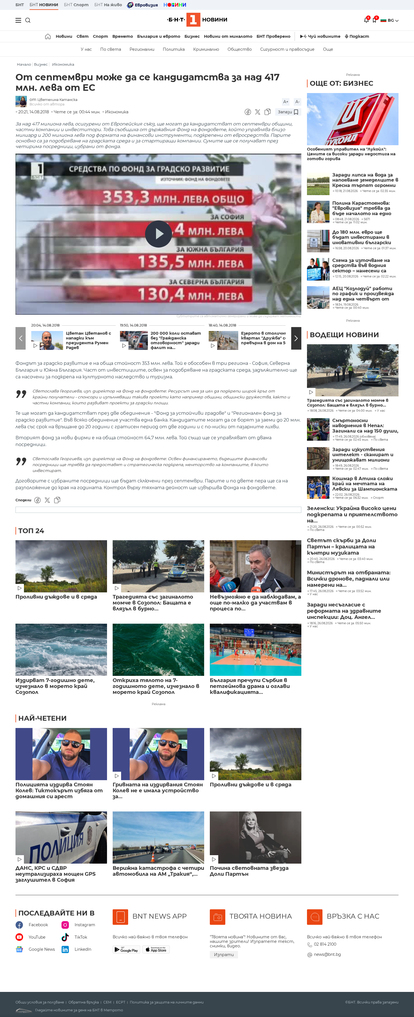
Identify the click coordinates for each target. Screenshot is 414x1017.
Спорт (100, 36)
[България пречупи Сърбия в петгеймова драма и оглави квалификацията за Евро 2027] (255, 650)
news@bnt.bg (327, 954)
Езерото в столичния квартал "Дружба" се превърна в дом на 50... (266, 338)
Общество (240, 49)
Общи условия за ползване (39, 1002)
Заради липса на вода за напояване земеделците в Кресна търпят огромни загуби (365, 180)
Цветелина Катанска (57, 100)
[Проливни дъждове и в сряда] (61, 566)
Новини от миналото (228, 36)
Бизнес (192, 36)
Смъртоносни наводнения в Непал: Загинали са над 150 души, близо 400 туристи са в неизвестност (365, 426)
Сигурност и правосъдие (287, 49)
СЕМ (107, 1002)
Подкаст (359, 36)
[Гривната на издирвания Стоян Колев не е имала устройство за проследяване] (158, 754)
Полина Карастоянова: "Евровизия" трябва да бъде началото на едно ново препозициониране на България (362, 208)
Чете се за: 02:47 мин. (352, 469)
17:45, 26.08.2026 (321, 591)
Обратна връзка (83, 1002)
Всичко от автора (47, 104)
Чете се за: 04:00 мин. (355, 410)
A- (297, 101)
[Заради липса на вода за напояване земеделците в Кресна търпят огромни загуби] (318, 184)
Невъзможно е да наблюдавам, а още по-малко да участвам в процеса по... (255, 603)
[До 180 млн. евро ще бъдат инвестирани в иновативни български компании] (318, 241)
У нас (86, 49)
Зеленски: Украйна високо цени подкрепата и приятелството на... (352, 514)
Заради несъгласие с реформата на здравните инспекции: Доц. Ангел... (344, 611)
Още (328, 49)
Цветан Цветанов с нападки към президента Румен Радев (88, 340)
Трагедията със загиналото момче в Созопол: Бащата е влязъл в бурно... (153, 603)
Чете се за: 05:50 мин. (354, 623)
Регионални (142, 49)
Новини (64, 36)
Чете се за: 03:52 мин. (354, 591)
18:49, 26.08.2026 (347, 465)
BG (391, 20)
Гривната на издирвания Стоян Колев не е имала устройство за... (158, 791)
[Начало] (48, 36)
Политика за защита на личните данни (167, 1002)
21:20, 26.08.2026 (321, 527)
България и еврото (158, 36)
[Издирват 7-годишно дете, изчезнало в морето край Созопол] (61, 650)
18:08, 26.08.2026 (321, 410)
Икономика (63, 64)
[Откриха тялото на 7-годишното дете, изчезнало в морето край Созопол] (158, 650)
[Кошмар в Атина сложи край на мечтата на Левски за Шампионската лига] (318, 487)
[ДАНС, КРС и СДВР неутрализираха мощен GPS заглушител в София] (61, 837)
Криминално (206, 49)
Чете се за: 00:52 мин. (355, 527)
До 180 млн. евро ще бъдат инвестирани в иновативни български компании (361, 237)
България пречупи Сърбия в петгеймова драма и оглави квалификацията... (250, 686)
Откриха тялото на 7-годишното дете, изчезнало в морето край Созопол (156, 686)
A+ (285, 101)
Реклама (158, 704)
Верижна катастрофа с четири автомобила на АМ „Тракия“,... (158, 871)
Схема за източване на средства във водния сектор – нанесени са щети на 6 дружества (361, 265)
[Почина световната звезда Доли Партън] (255, 837)
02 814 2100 (325, 944)
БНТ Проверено (273, 36)
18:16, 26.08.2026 (321, 623)
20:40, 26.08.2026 (322, 559)
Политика (174, 49)
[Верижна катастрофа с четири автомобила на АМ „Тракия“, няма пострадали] (158, 837)
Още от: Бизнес (341, 83)
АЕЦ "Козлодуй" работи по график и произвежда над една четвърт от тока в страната (363, 294)
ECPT (120, 1002)
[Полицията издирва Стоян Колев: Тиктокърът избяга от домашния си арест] (61, 754)
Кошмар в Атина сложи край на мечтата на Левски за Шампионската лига (364, 484)
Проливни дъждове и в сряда (56, 597)
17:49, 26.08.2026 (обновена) (355, 436)
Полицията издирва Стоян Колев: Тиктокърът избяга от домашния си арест (59, 791)
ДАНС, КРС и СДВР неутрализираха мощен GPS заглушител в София (55, 874)
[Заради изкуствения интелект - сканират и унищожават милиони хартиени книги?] (318, 458)
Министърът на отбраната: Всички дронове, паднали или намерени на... (349, 579)
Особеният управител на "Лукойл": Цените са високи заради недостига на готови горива (351, 154)
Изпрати (224, 954)
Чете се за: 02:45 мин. (352, 440)
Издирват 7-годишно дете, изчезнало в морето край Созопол (55, 686)
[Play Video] (158, 234)
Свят (83, 36)
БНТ (19, 4)
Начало (24, 64)
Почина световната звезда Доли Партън (249, 871)
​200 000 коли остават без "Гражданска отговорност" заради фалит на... (176, 340)
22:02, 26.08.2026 (347, 495)
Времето (122, 36)
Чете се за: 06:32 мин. (351, 498)
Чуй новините (324, 36)
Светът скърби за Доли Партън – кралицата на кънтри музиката (341, 546)
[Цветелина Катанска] (22, 102)
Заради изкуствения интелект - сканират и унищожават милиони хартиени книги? (362, 455)
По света (110, 49)
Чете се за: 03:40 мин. (356, 559)
